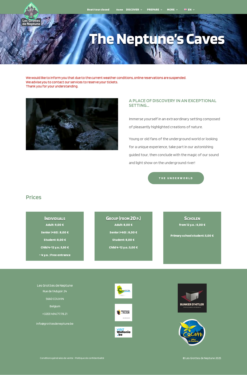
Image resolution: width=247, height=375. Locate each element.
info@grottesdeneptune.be (54, 323)
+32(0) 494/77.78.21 (54, 314)
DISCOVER (132, 9)
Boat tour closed (98, 9)
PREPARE (153, 9)
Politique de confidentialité (89, 358)
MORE (171, 9)
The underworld (176, 178)
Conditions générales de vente (56, 358)
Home (119, 9)
